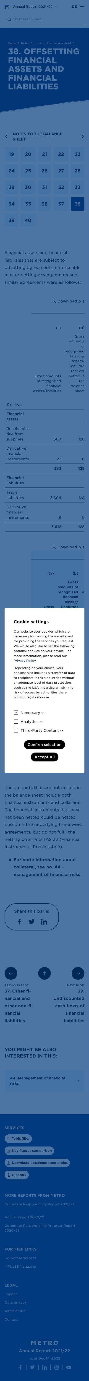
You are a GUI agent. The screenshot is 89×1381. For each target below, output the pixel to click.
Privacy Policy (25, 660)
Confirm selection (44, 745)
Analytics (29, 721)
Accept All (44, 757)
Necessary (30, 713)
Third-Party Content (40, 730)
